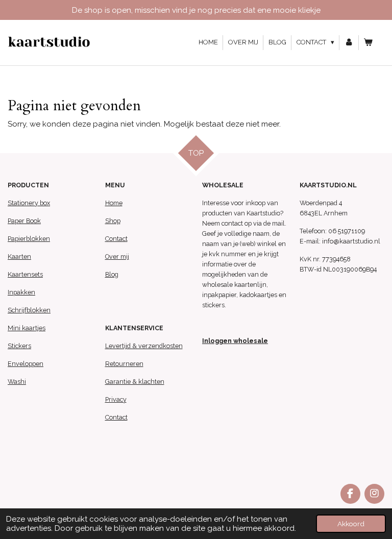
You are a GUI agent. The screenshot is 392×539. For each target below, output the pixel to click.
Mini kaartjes (26, 328)
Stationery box (29, 203)
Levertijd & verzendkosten (144, 346)
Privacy (116, 399)
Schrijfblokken (29, 310)
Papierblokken (29, 238)
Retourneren (124, 364)
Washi (17, 381)
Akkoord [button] (350, 524)
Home (113, 203)
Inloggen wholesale (235, 341)
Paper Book (24, 221)
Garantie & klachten (134, 381)
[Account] (349, 42)
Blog (111, 274)
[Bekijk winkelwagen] (368, 42)
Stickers (19, 346)
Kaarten (19, 256)
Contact (116, 238)
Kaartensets (25, 274)
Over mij (117, 256)
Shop (112, 221)
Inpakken (21, 292)
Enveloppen (25, 364)
